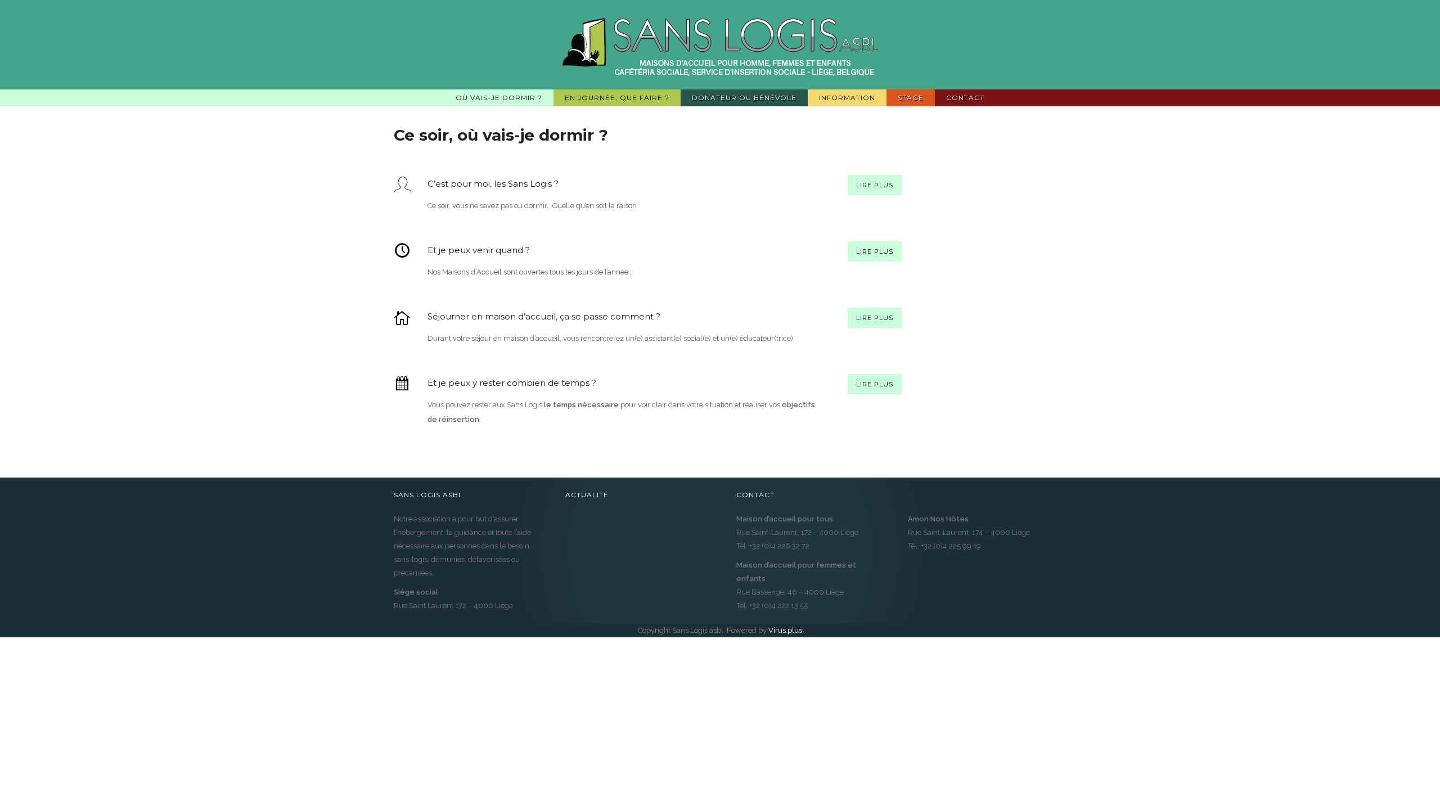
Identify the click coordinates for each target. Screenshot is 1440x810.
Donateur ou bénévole (744, 97)
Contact (965, 97)
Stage (911, 97)
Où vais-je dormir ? (499, 97)
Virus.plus (785, 630)
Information (847, 97)
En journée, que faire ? (617, 97)
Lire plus (874, 185)
